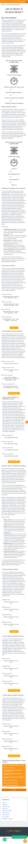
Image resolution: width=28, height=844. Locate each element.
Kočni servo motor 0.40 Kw (11, 363)
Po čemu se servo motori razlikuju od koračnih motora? (12, 771)
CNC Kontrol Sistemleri (7, 810)
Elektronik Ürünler (6, 806)
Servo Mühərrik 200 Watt (11, 437)
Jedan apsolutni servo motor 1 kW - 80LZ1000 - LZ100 (11, 312)
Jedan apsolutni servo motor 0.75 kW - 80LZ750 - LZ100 (11, 304)
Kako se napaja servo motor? (11, 782)
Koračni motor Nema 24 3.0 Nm (11, 676)
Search (21, 1)
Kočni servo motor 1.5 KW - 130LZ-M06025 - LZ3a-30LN (11, 387)
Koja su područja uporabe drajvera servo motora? (13, 774)
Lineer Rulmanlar (5, 814)
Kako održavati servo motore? (11, 785)
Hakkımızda (4, 804)
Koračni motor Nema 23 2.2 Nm (11, 661)
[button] (14, 765)
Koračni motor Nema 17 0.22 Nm (11, 617)
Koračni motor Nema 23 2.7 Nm (11, 669)
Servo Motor (5, 808)
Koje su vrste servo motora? (10, 780)
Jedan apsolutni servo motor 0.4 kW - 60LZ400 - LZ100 (10, 297)
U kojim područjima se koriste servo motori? (14, 765)
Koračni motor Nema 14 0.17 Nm (11, 602)
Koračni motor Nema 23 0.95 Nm (11, 625)
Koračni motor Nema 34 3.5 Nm (11, 684)
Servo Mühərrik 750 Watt (11, 450)
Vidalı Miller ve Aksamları (7, 818)
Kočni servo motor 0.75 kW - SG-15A (10, 370)
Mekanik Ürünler (5, 812)
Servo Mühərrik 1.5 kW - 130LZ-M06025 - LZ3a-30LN (11, 319)
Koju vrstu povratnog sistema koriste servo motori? (14, 777)
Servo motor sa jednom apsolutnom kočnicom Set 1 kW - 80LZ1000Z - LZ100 (10, 379)
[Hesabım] (23, 1)
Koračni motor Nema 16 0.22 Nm (11, 610)
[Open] (2, 1)
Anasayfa (4, 802)
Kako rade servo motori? (10, 767)
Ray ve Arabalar (5, 816)
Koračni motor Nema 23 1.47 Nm (11, 734)
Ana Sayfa (3, 4)
